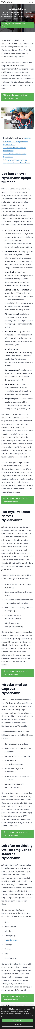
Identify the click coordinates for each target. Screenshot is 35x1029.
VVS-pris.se (7, 2)
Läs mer (3, 1017)
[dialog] (17, 1017)
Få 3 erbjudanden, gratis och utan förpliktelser (13, 25)
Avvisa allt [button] (17, 1025)
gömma (27, 138)
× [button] (33, 1008)
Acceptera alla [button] (17, 1020)
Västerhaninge (11, 940)
